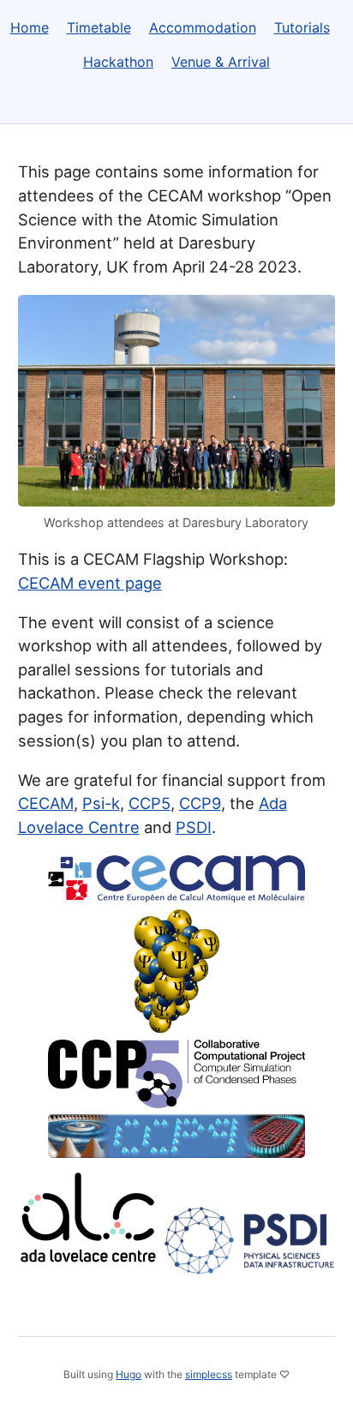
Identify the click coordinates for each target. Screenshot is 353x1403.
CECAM (46, 803)
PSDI (194, 827)
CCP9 (200, 803)
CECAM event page (90, 582)
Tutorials (302, 27)
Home (29, 27)
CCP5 (150, 803)
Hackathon (118, 62)
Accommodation (202, 27)
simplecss (208, 1374)
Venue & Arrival (220, 62)
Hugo (128, 1374)
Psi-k (101, 803)
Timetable (99, 27)
